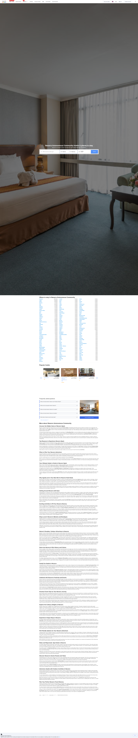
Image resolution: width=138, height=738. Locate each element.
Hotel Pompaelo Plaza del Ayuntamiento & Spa (64, 379)
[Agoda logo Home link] (4, 2)
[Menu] (135, 1)
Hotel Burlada (46, 377)
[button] (112, 1)
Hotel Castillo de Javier (82, 378)
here (59, 736)
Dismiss (135, 735)
